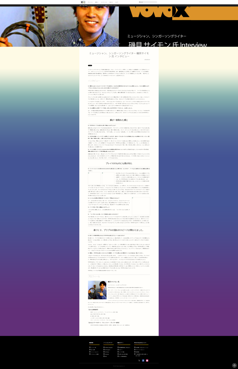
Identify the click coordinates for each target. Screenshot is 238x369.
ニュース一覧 (93, 347)
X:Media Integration (109, 347)
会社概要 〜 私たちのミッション (142, 347)
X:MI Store (107, 351)
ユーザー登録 (121, 351)
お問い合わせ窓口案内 (123, 354)
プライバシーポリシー (140, 349)
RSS (106, 356)
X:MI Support (107, 349)
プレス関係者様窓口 (123, 356)
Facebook (107, 354)
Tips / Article (84, 5)
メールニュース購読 (95, 354)
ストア (116, 2)
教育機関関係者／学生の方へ (124, 347)
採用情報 (137, 351)
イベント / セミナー (94, 351)
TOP (80, 5)
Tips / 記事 (93, 349)
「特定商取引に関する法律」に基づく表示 (142, 355)
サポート (111, 2)
